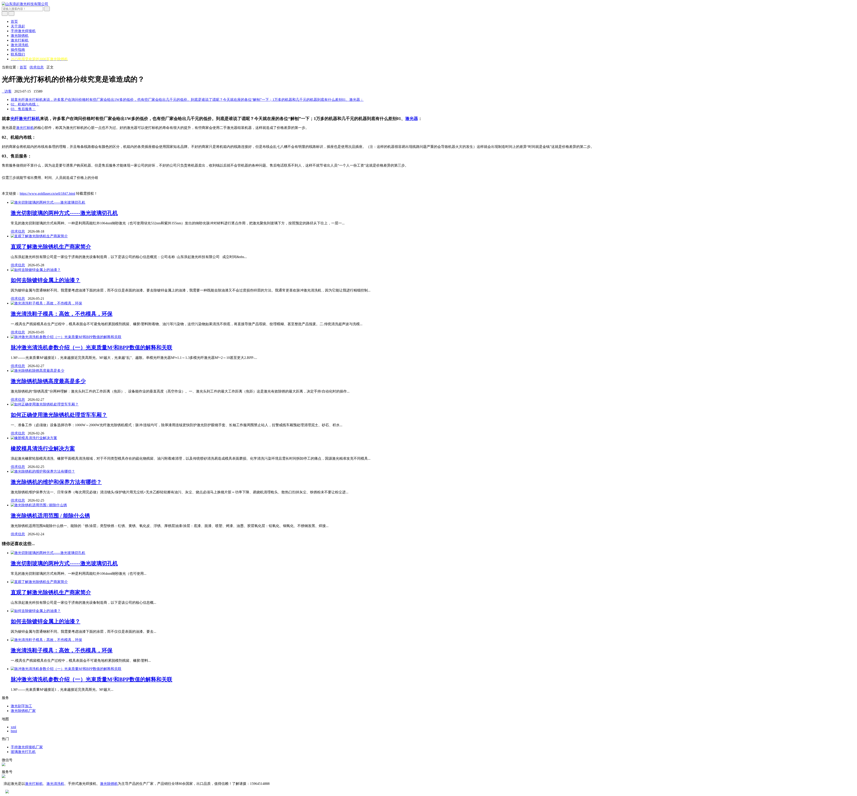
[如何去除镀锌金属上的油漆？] (36, 270)
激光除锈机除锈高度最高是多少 (48, 381)
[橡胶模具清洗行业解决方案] (34, 438)
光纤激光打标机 (25, 118)
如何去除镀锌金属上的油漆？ (45, 280)
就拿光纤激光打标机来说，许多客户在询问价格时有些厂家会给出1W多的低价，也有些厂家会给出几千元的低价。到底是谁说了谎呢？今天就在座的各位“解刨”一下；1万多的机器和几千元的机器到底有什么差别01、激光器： (187, 99)
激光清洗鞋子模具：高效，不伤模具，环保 (61, 314)
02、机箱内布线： (25, 104)
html (14, 731)
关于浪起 (18, 26)
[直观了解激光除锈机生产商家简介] (39, 236)
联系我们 (18, 54)
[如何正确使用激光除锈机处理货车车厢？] (45, 404)
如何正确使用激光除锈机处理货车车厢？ (59, 415)
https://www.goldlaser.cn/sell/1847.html (47, 193)
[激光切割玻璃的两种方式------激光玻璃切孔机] (48, 202)
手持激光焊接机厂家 (27, 747)
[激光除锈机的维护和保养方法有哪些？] (43, 471)
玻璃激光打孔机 (23, 752)
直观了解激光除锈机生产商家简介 (51, 247)
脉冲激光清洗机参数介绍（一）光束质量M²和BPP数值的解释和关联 (91, 347)
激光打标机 (20, 40)
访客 (7, 91)
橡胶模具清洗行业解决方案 (43, 448)
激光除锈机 (20, 35)
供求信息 (36, 67)
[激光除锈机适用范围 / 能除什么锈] (39, 505)
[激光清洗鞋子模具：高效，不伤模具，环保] (46, 303)
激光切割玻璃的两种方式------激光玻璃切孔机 (64, 213)
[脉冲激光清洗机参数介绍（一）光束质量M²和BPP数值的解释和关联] (66, 337)
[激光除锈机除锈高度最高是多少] (37, 370)
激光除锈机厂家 (23, 711)
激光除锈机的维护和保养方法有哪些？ (56, 482)
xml (13, 727)
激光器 (411, 118)
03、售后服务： (23, 109)
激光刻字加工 (21, 706)
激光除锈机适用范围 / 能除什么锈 (50, 516)
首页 (14, 21)
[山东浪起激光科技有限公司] (25, 4)
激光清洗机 (20, 45)
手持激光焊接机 (23, 31)
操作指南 (18, 50)
